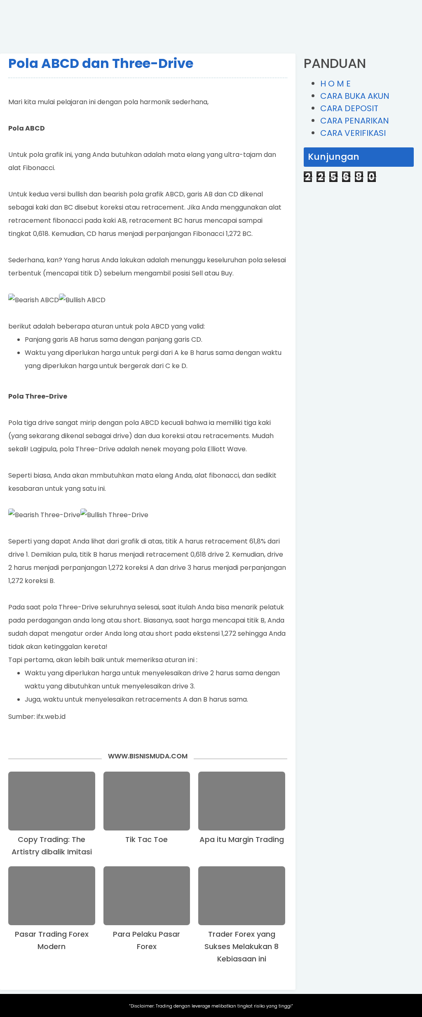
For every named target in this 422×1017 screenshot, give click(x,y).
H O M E (335, 83)
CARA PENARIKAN (354, 120)
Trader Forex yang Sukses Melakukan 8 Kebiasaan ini (241, 946)
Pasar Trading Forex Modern (52, 940)
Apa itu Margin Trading (241, 839)
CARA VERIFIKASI (353, 133)
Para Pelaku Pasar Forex (146, 940)
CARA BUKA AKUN (354, 96)
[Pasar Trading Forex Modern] (51, 895)
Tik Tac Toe (146, 839)
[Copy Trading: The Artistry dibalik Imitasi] (51, 801)
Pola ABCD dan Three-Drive (100, 63)
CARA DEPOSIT (349, 108)
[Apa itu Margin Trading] (241, 801)
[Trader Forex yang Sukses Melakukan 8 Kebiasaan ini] (241, 895)
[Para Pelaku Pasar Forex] (146, 895)
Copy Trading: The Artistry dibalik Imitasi (52, 845)
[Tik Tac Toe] (146, 801)
